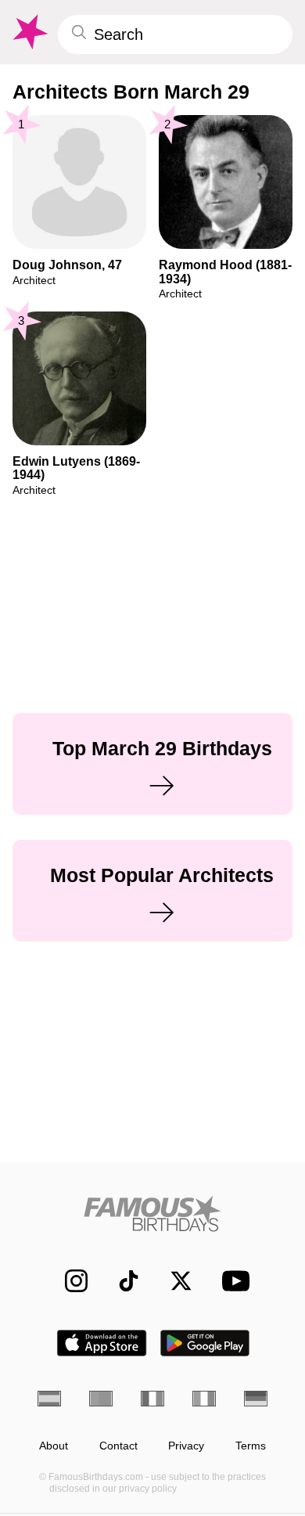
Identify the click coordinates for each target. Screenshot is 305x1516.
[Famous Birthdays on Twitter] (173, 1281)
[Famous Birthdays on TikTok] (121, 1281)
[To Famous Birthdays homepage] (29, 32)
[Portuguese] (101, 1398)
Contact (118, 1446)
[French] (152, 1398)
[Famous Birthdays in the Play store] (205, 1343)
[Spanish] (49, 1398)
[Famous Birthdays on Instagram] (68, 1281)
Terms (250, 1446)
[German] (255, 1398)
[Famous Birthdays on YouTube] (231, 1281)
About (53, 1446)
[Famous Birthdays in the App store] (102, 1343)
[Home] (152, 1213)
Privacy (186, 1446)
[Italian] (204, 1398)
